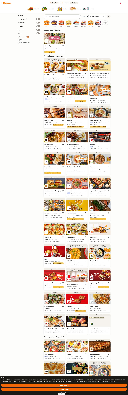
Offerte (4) (23, 39)
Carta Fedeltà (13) (25, 42)
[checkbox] (47, 24)
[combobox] (64, 17)
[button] (6, 3)
